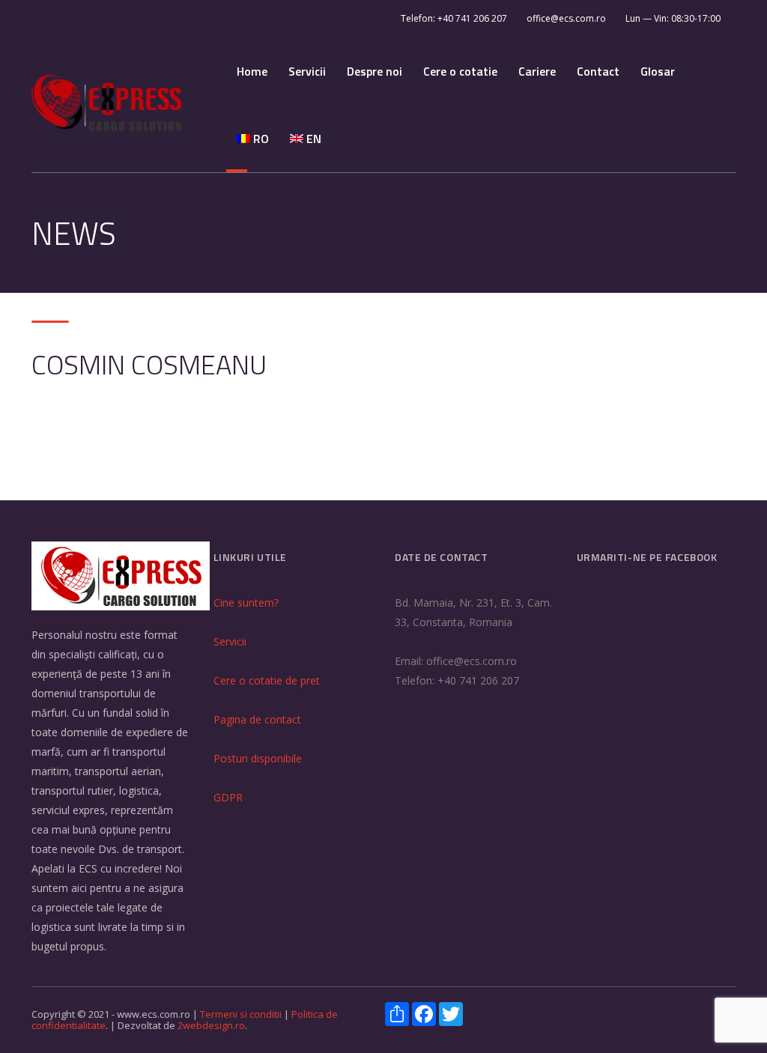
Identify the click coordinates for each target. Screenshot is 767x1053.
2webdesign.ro (211, 1025)
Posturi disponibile (257, 758)
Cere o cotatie (460, 71)
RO (259, 139)
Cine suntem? (246, 602)
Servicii (307, 71)
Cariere (537, 71)
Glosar (657, 71)
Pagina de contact (257, 719)
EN (312, 139)
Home (252, 71)
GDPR (228, 797)
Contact (598, 71)
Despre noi (374, 71)
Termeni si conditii (242, 1014)
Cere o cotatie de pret (266, 680)
